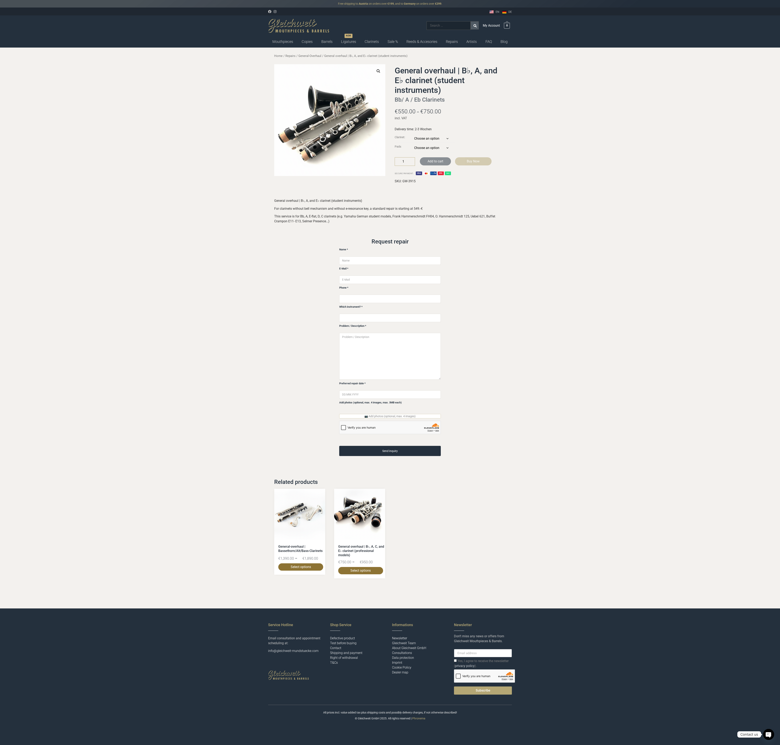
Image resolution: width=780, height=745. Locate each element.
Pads (398, 146)
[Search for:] (449, 25)
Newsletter (399, 638)
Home (278, 56)
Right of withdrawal (344, 658)
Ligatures (348, 41)
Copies (307, 41)
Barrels (327, 41)
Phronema (418, 718)
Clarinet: (400, 137)
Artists (471, 41)
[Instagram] (275, 11)
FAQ (488, 41)
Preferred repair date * (352, 383)
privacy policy (465, 666)
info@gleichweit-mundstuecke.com (293, 651)
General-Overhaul (309, 56)
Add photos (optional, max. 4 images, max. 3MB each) (370, 402)
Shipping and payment (346, 653)
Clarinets (372, 41)
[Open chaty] (768, 734)
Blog (504, 41)
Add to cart (435, 161)
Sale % (393, 41)
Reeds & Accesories (421, 41)
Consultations (402, 653)
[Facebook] (269, 11)
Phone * (343, 287)
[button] (282, 42)
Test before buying (343, 643)
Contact (335, 648)
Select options (301, 567)
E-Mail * (343, 268)
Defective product (342, 638)
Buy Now (473, 161)
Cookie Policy (401, 667)
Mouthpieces (282, 41)
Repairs (452, 41)
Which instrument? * (351, 306)
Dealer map (400, 672)
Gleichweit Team (404, 643)
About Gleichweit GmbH (409, 648)
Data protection (403, 658)
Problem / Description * (352, 326)
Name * (343, 249)
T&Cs (334, 663)
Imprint (397, 663)
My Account (491, 25)
